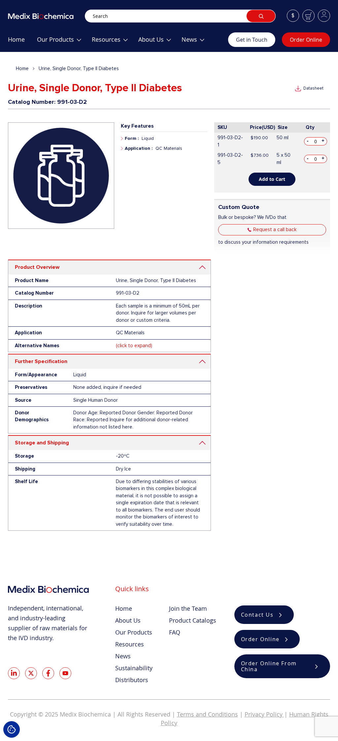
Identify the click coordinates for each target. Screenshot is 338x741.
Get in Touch (251, 39)
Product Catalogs (192, 620)
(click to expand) (134, 346)
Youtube (65, 673)
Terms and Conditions (207, 714)
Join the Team (188, 608)
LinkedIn (14, 673)
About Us (128, 620)
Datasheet (313, 88)
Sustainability (133, 668)
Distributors (131, 680)
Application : (138, 148)
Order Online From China (269, 666)
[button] (293, 16)
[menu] (118, 42)
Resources (129, 644)
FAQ (174, 632)
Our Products (133, 632)
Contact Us (257, 614)
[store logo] (46, 16)
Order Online (306, 39)
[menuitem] (16, 42)
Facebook (48, 673)
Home (22, 68)
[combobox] (180, 16)
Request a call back (274, 229)
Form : (132, 138)
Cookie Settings (11, 729)
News (123, 656)
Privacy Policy (264, 714)
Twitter (31, 673)
